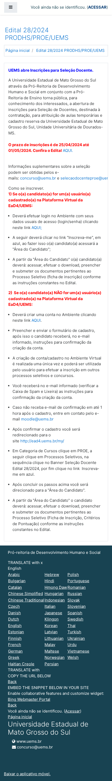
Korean (51, 625)
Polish (73, 574)
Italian (50, 606)
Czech (14, 606)
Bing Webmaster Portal (29, 699)
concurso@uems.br (38, 178)
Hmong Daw (56, 587)
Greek (13, 657)
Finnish (15, 638)
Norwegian (55, 657)
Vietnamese (78, 651)
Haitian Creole (21, 663)
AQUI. (68, 150)
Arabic (14, 574)
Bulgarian (17, 580)
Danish (14, 612)
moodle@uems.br (37, 419)
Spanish (74, 612)
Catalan (15, 587)
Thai (71, 625)
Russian (74, 593)
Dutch (13, 619)
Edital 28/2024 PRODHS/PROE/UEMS (70, 50)
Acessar (97, 7)
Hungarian (54, 593)
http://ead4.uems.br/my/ (42, 440)
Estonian (16, 631)
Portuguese (78, 580)
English (15, 625)
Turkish (74, 631)
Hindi (49, 580)
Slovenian (76, 606)
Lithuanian (54, 638)
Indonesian (55, 600)
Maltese (52, 651)
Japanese (53, 612)
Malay (50, 644)
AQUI (37, 227)
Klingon (52, 619)
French (14, 644)
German (15, 651)
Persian (52, 663)
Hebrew (52, 574)
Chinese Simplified (25, 593)
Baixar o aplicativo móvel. (27, 773)
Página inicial (17, 50)
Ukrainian (76, 638)
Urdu (72, 644)
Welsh (73, 657)
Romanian (76, 587)
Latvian (51, 631)
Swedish (75, 619)
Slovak (73, 600)
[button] (100, 755)
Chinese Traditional (26, 600)
